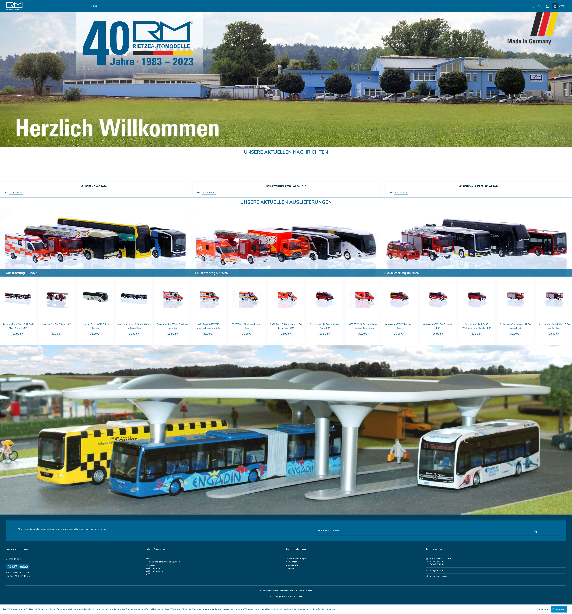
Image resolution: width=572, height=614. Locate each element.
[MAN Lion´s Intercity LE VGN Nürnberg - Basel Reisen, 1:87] (515, 297)
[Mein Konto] (547, 6)
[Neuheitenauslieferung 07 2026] (478, 170)
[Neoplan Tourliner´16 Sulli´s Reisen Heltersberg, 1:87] (18, 297)
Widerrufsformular (155, 571)
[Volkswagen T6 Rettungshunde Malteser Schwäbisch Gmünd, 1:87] (325, 297)
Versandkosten (305, 590)
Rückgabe (150, 565)
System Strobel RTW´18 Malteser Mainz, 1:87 (95, 326)
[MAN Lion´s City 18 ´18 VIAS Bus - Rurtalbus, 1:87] (56, 297)
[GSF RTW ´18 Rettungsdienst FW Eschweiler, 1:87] (208, 297)
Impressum (291, 568)
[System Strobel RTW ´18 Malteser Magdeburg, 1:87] (173, 297)
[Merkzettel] (540, 6)
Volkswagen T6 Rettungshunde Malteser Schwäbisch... (325, 326)
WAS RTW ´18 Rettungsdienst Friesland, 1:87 (134, 326)
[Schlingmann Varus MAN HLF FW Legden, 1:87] (477, 297)
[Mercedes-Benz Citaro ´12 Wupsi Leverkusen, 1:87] (363, 297)
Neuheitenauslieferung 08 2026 (286, 186)
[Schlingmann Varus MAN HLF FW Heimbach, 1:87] (438, 297)
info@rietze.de (436, 570)
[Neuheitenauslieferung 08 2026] (286, 170)
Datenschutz (292, 565)
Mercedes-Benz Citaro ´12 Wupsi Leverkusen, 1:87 (363, 326)
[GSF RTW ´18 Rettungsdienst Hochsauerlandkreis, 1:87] (286, 297)
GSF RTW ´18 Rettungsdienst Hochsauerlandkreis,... (286, 326)
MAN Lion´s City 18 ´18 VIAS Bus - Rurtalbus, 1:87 (56, 326)
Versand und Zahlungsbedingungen (163, 561)
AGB (148, 574)
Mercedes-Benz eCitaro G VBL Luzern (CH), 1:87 (554, 326)
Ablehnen (543, 609)
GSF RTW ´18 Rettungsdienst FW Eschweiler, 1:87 (208, 326)
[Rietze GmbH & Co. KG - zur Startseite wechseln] (48, 6)
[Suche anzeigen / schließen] (532, 6)
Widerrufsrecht (153, 568)
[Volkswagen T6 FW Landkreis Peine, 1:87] (247, 297)
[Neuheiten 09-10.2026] (93, 170)
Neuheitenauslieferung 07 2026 (478, 186)
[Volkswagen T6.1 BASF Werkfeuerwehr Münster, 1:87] (399, 297)
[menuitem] (94, 6)
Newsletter (291, 561)
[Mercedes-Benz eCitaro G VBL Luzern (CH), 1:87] (554, 297)
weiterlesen (16, 192)
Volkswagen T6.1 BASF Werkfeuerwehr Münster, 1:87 (399, 326)
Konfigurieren (558, 609)
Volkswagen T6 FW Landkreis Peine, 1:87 (247, 326)
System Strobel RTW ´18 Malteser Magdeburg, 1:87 (172, 326)
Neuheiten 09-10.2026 (93, 186)
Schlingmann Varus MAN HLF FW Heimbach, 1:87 (438, 326)
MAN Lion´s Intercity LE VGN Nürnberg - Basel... (515, 326)
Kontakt (149, 558)
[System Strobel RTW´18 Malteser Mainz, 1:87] (95, 297)
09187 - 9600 (17, 567)
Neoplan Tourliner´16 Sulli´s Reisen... (17, 326)
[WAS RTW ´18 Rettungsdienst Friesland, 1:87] (134, 297)
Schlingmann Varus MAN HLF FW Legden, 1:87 (476, 326)
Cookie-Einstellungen (296, 558)
